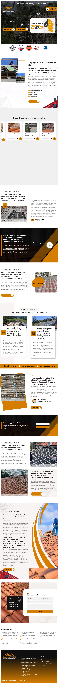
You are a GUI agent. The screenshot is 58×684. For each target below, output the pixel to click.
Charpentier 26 (51, 134)
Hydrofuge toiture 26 (25, 671)
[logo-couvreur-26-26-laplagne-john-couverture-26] (8, 9)
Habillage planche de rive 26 (33, 11)
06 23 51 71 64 (53, 9)
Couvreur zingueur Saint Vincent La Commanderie (28, 633)
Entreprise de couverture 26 (27, 656)
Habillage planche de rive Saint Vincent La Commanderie (29, 639)
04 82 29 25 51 (53, 8)
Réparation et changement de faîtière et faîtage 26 (38, 12)
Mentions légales (21, 680)
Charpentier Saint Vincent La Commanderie (8, 643)
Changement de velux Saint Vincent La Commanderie (10, 639)
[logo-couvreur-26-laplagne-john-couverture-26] (11, 656)
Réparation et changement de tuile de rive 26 (22, 6)
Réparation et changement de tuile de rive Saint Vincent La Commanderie (48, 633)
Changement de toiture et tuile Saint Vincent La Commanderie (9, 636)
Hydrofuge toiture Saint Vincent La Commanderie (28, 636)
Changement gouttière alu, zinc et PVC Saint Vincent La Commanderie (10, 633)
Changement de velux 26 (37, 134)
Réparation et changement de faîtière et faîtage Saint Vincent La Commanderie (29, 643)
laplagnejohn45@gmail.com (45, 661)
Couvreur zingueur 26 (25, 669)
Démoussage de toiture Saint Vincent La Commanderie (48, 636)
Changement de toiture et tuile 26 (38, 4)
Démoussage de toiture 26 (27, 4)
